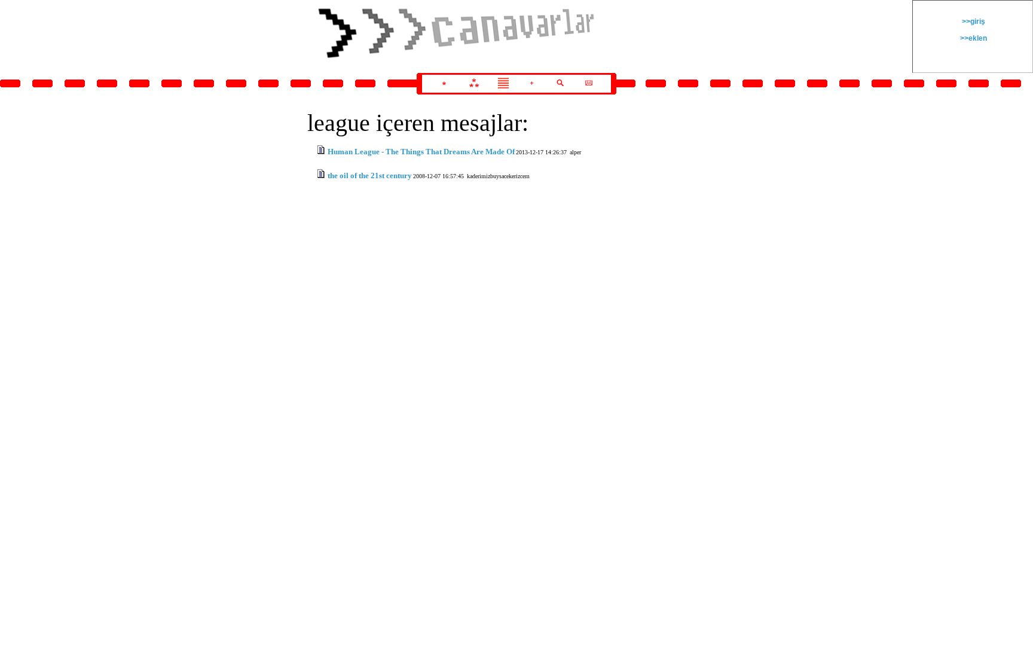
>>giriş (972, 21)
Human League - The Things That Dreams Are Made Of (421, 151)
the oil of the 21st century (370, 175)
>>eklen (972, 38)
